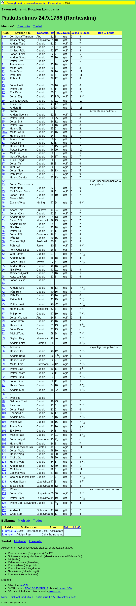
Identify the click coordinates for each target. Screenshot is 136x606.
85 (3, 347)
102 (4, 417)
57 (3, 234)
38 (3, 167)
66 (3, 269)
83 (3, 338)
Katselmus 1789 (66, 597)
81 (3, 329)
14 (3, 82)
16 (3, 88)
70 (3, 283)
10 (3, 68)
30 (3, 139)
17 (3, 92)
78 (3, 317)
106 (4, 434)
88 (3, 360)
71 (3, 287)
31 (3, 142)
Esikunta (23, 26)
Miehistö (24, 520)
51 (3, 213)
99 (3, 405)
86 (3, 351)
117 (4, 477)
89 (3, 364)
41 (3, 177)
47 (3, 198)
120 (4, 489)
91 (3, 373)
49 (3, 206)
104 (4, 426)
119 (4, 485)
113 (4, 461)
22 (3, 111)
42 (3, 181)
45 (3, 191)
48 (3, 202)
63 (3, 257)
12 (3, 75)
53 (3, 220)
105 (4, 430)
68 (3, 276)
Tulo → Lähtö (106, 33)
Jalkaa (75, 33)
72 (3, 291)
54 (3, 224)
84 (3, 343)
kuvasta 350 (64, 588)
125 (4, 510)
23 (3, 114)
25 (3, 121)
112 (4, 457)
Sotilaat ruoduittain (22, 597)
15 (3, 85)
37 (3, 163)
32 (3, 146)
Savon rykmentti (14, 3)
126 (4, 513)
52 (3, 217)
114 (4, 465)
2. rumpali (7, 534)
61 (3, 249)
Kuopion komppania (35, 3)
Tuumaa (84, 33)
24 (3, 118)
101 (4, 413)
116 (4, 472)
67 (3, 273)
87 (3, 356)
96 (3, 394)
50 (3, 210)
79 (3, 321)
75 (3, 304)
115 (4, 469)
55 (3, 227)
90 (3, 368)
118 (4, 481)
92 (3, 377)
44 (3, 188)
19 (3, 100)
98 (3, 401)
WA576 (24, 585)
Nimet (4, 597)
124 (4, 506)
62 (3, 253)
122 (4, 498)
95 (3, 390)
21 (3, 107)
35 (3, 156)
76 (3, 308)
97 (3, 397)
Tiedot (37, 26)
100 (4, 409)
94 (3, 385)
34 (3, 153)
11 (3, 71)
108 (4, 443)
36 (3, 160)
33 (3, 149)
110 (4, 450)
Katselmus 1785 (45, 597)
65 (3, 266)
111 (4, 454)
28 (3, 132)
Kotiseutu (43, 33)
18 (3, 96)
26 (3, 125)
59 (3, 241)
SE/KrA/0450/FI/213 (36, 588)
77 (3, 313)
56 (3, 231)
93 (3, 381)
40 (3, 174)
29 (3, 135)
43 (3, 184)
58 (3, 238)
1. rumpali (7, 531)
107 (4, 439)
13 (3, 78)
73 (3, 295)
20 (3, 104)
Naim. (66, 33)
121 (4, 493)
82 (3, 333)
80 (3, 325)
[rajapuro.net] (2, 3)
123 (4, 502)
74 (3, 299)
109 (4, 447)
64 (3, 262)
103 (4, 421)
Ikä (52, 33)
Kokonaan (54, 591)
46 (3, 195)
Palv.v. (59, 33)
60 (3, 245)
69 (3, 280)
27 (3, 128)
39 (3, 170)
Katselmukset (55, 3)
